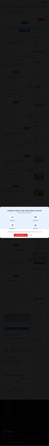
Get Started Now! (19, 235)
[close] (47, 209)
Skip (31, 235)
